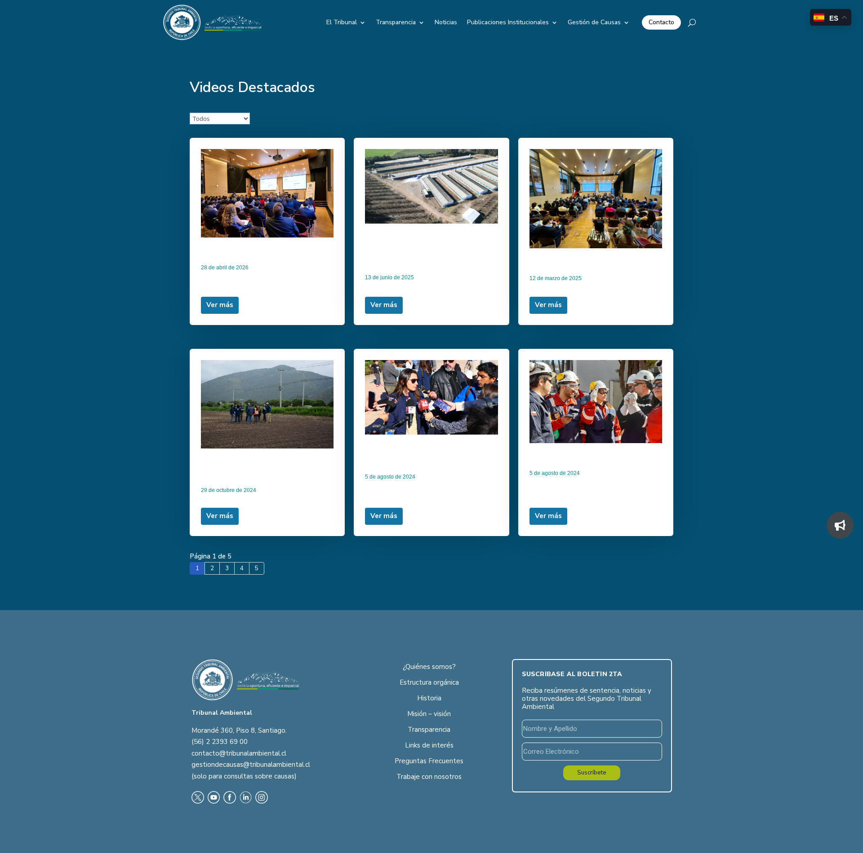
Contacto (661, 22)
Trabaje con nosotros (429, 776)
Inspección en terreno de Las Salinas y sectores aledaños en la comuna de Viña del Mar (426, 452)
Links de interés (429, 745)
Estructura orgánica (429, 682)
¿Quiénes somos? (429, 666)
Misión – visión (429, 713)
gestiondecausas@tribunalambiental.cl (250, 764)
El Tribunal (341, 22)
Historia (429, 698)
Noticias (446, 22)
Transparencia (396, 22)
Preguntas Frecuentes (429, 760)
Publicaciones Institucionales (508, 22)
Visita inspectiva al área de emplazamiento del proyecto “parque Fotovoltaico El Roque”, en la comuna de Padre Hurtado (266, 466)
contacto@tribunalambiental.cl (238, 753)
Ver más (219, 304)
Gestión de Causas (594, 22)
